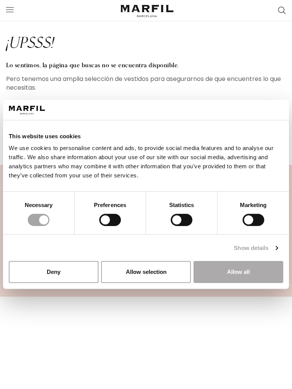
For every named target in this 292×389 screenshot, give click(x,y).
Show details (251, 248)
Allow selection (146, 272)
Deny (53, 272)
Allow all (238, 272)
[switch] (110, 220)
